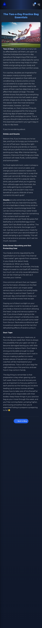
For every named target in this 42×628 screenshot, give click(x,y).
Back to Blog (22, 421)
